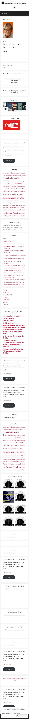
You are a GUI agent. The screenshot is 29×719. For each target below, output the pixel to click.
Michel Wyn (22, 205)
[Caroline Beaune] (20, 497)
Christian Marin (8, 175)
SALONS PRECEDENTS (9, 241)
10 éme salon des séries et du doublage (14, 279)
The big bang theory (8, 215)
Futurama (19, 184)
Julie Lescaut (14, 191)
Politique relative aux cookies (15, 713)
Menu (5, 13)
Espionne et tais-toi (14, 181)
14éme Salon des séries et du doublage (14, 258)
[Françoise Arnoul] (8, 509)
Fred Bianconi (8, 183)
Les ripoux (18, 457)
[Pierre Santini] (20, 484)
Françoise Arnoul (8, 321)
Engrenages (7, 181)
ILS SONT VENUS (7, 295)
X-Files (22, 215)
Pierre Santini (8, 210)
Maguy (13, 205)
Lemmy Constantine (9, 340)
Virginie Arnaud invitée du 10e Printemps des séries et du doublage (13, 351)
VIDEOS (5, 290)
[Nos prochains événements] (8, 497)
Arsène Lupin (6, 173)
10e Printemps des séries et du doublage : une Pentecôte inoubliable (13, 345)
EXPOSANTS (6, 300)
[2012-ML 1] (8, 38)
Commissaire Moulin (11, 178)
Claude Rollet (23, 175)
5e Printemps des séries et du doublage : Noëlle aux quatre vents (13, 332)
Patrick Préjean (13, 207)
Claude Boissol (16, 175)
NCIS (25, 205)
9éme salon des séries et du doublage (14, 282)
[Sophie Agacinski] (20, 509)
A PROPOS (5, 304)
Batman (12, 173)
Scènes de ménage (16, 210)
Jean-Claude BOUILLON (10, 188)
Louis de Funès (8, 205)
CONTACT (5, 302)
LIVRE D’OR (6, 292)
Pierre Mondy (20, 207)
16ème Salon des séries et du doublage (14, 244)
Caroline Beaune (8, 318)
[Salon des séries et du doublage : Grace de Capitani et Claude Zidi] (8, 522)
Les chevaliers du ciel (13, 194)
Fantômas (19, 181)
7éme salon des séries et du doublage (14, 287)
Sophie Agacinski (13, 213)
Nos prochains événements (12, 316)
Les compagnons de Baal (10, 201)
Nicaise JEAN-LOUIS (6, 207)
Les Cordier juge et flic (10, 203)
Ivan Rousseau (19, 186)
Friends (13, 438)
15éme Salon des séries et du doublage (15, 255)
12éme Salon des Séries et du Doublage (14, 268)
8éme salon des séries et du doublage (14, 284)
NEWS (4, 239)
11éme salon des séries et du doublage (14, 273)
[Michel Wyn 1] (8, 484)
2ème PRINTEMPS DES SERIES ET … (13, 270)
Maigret (17, 205)
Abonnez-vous (9, 160)
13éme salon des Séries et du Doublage (14, 265)
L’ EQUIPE (5, 297)
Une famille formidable (17, 215)
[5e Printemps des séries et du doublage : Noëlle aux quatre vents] (20, 522)
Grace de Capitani (11, 186)
